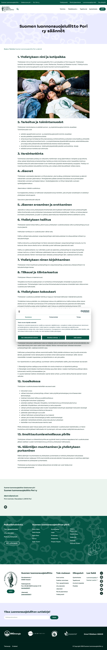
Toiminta (12, 49)
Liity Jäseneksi (11, 543)
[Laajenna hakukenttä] (17, 9)
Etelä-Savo (35, 535)
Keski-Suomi (36, 541)
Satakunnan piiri (26, 2)
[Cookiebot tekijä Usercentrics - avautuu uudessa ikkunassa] (82, 311)
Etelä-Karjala (36, 532)
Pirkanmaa (54, 535)
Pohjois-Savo (74, 534)
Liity (102, 9)
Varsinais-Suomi (75, 543)
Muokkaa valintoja (52, 337)
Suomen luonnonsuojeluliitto (10, 2)
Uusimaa (72, 540)
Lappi (53, 532)
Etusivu (6, 49)
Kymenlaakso (55, 529)
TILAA (54, 617)
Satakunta (73, 537)
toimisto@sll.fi (25, 588)
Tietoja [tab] (79, 317)
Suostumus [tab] (28, 317)
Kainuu (34, 538)
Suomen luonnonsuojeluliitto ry (93, 646)
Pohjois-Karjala (55, 541)
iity (10, 591)
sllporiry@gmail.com (11, 496)
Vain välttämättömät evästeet (29, 337)
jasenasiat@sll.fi (26, 594)
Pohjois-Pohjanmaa (73, 530)
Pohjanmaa (54, 538)
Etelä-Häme (36, 529)
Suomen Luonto (91, 580)
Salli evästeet (77, 337)
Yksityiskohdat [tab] (53, 317)
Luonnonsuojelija (92, 577)
